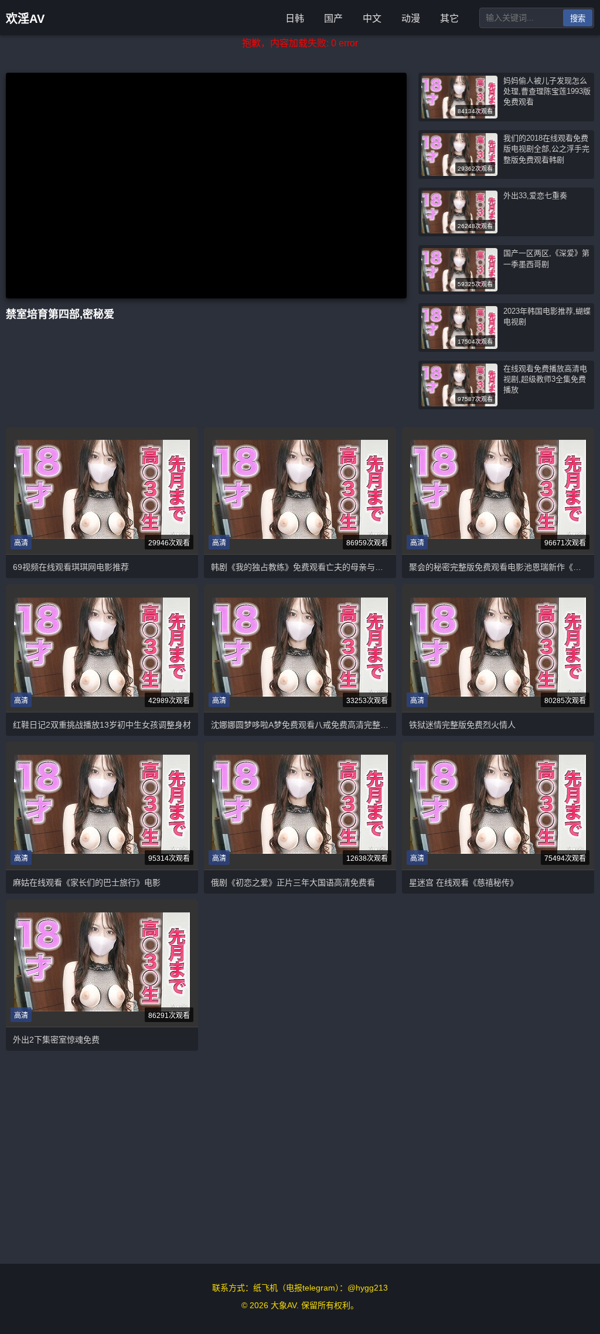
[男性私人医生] (102, 648)
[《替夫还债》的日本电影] (498, 648)
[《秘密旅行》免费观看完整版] (300, 805)
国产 (333, 18)
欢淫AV (25, 18)
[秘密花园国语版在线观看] (498, 805)
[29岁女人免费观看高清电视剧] (300, 648)
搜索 (577, 18)
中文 (372, 18)
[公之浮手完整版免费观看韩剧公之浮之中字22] (300, 490)
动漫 (410, 18)
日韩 (294, 18)
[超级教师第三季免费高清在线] (102, 490)
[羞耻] (498, 490)
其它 (449, 18)
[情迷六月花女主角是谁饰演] (102, 963)
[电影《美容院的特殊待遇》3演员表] (102, 805)
